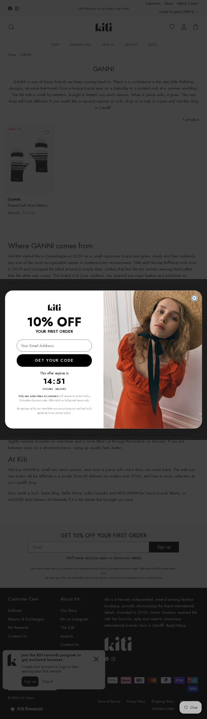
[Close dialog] (194, 298)
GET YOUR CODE (54, 361)
